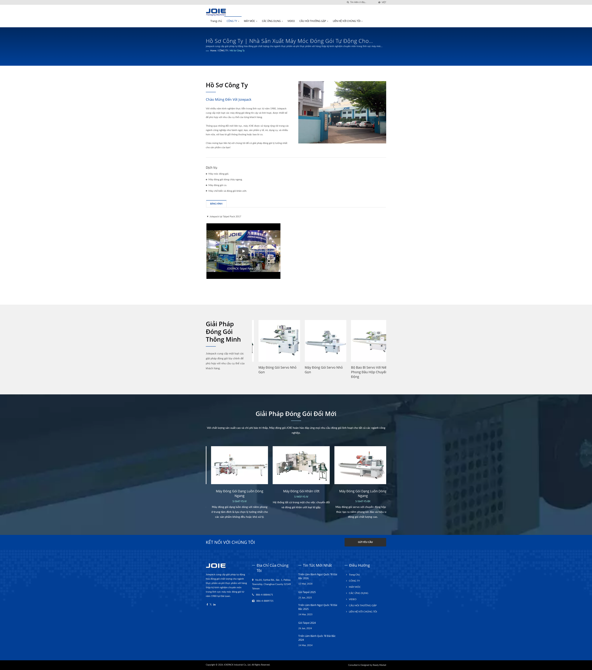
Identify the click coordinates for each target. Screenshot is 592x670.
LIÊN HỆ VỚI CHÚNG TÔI (347, 21)
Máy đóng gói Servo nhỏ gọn (271, 369)
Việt (384, 2)
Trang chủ (216, 21)
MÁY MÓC (250, 21)
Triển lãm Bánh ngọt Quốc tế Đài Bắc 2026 (317, 576)
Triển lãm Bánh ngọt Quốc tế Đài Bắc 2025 (317, 607)
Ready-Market (379, 665)
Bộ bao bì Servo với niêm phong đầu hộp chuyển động (317, 372)
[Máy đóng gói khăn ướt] (365, 341)
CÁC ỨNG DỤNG (271, 21)
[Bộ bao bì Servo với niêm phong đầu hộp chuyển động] (319, 341)
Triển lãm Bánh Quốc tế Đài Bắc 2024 (317, 637)
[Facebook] (207, 604)
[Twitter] (211, 604)
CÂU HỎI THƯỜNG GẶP (313, 21)
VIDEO (291, 21)
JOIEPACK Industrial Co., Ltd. (237, 665)
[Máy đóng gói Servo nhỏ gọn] (273, 341)
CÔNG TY (232, 21)
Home (213, 51)
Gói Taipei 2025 (307, 592)
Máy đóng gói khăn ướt (363, 367)
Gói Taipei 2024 (307, 623)
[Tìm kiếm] (347, 2)
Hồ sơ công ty (237, 51)
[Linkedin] (214, 604)
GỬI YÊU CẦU (365, 542)
